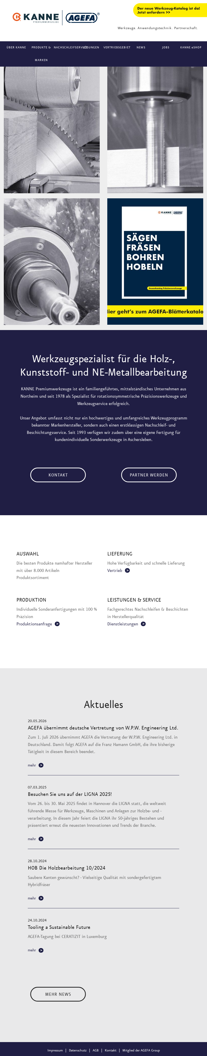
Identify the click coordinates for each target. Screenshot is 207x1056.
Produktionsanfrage (34, 624)
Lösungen (91, 47)
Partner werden (149, 475)
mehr (32, 765)
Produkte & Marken (41, 54)
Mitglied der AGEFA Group (141, 1050)
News (141, 47)
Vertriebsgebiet (116, 47)
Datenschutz (78, 1050)
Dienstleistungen (122, 624)
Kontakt (58, 475)
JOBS (165, 47)
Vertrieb (114, 570)
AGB (96, 1050)
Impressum (55, 1050)
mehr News (58, 994)
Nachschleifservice (66, 47)
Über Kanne (16, 47)
